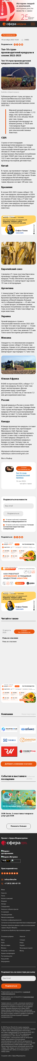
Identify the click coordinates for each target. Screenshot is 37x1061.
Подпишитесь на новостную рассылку (18, 972)
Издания (4, 901)
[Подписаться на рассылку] (15, 874)
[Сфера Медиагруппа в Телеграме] (10, 874)
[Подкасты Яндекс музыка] (17, 874)
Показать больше (18, 826)
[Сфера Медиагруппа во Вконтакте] (5, 874)
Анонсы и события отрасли (9, 909)
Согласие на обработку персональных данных (15, 930)
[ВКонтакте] (15, 45)
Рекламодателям (6, 915)
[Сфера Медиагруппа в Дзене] (2, 874)
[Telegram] (17, 45)
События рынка (31, 778)
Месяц (22, 951)
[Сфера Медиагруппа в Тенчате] (12, 874)
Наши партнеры (29, 714)
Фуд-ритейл (5, 959)
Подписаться (13, 514)
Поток (3, 896)
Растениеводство (6, 956)
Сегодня (22, 940)
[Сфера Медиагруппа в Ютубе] (7, 874)
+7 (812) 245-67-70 (12, 884)
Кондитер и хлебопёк (8, 951)
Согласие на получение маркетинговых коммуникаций (18, 527)
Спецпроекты (5, 906)
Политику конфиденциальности (14, 521)
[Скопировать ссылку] (20, 45)
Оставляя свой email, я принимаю (18, 527)
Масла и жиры (5, 945)
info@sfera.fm (10, 880)
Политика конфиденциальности (11, 920)
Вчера (22, 942)
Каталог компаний (7, 898)
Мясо (3, 940)
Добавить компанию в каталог (18, 764)
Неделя (22, 945)
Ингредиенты (5, 961)
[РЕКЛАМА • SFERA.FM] (18, 20)
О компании (5, 912)
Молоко (3, 948)
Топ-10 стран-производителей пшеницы (23, 475)
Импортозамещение (7, 917)
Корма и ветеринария (8, 953)
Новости (4, 893)
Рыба (3, 942)
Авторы (3, 904)
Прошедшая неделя (26, 948)
